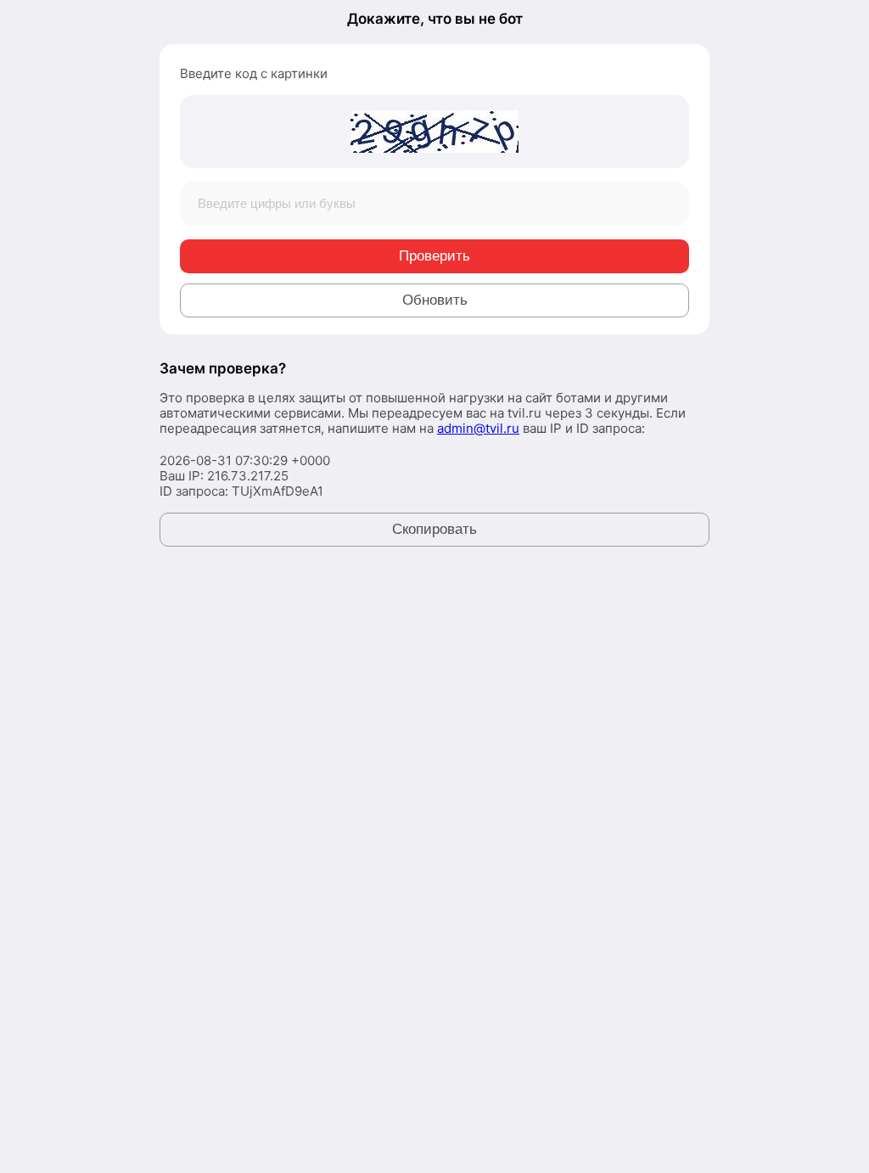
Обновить (435, 300)
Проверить (434, 256)
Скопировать (434, 529)
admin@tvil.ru (478, 428)
